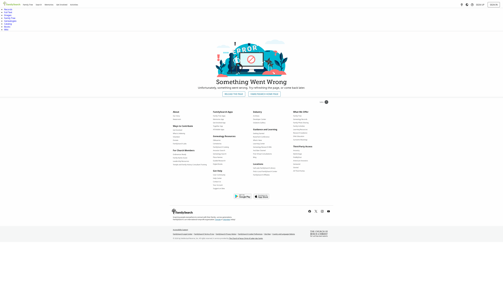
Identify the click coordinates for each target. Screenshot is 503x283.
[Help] (472, 4)
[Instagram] (322, 211)
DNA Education (298, 136)
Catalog (8, 23)
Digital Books (218, 164)
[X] (316, 211)
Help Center (217, 178)
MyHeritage (297, 154)
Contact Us (217, 182)
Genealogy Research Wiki (262, 147)
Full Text (8, 12)
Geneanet (296, 164)
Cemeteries (217, 144)
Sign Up (480, 4)
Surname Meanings (300, 140)
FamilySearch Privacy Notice (226, 234)
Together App (218, 126)
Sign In (494, 4)
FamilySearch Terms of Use (204, 234)
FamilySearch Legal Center (182, 234)
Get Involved (61, 4)
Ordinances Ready (179, 154)
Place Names (218, 157)
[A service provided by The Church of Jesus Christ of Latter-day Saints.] (319, 234)
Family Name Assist (180, 158)
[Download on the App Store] (261, 196)
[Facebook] (309, 211)
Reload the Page (234, 94)
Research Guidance (300, 133)
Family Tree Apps (219, 116)
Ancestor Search (219, 150)
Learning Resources (300, 129)
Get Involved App (219, 123)
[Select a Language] (467, 4)
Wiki (6, 29)
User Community (219, 175)
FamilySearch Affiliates (261, 175)
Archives (256, 116)
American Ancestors (300, 161)
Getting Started (258, 133)
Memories (49, 4)
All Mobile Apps (218, 129)
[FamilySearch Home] (11, 3)
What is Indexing (179, 133)
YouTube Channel (259, 150)
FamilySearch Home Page (264, 94)
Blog (254, 157)
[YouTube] (328, 211)
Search (39, 4)
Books (7, 26)
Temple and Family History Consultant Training (190, 165)
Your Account (218, 185)
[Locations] (461, 4)
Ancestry (296, 150)
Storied (295, 167)
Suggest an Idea (219, 188)
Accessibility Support (180, 230)
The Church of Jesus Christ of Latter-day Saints (246, 238)
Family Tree (28, 4)
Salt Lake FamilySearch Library (264, 168)
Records (8, 9)
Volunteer (176, 137)
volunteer (226, 219)
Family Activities (299, 126)
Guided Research (219, 161)
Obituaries (217, 140)
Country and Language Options (283, 234)
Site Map (267, 234)
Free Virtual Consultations (262, 154)
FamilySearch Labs (180, 144)
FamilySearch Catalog (221, 147)
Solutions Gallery (259, 123)
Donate (175, 140)
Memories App (218, 119)
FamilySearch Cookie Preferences (250, 234)
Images (8, 15)
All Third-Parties (299, 171)
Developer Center (259, 119)
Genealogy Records (300, 119)
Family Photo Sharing (300, 123)
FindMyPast (297, 157)
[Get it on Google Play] (243, 196)
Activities (74, 4)
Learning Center (259, 144)
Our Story (176, 116)
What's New (257, 140)
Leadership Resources (181, 161)
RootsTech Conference (261, 137)
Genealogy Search (219, 154)
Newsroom (177, 119)
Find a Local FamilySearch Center (265, 171)
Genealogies (10, 21)
